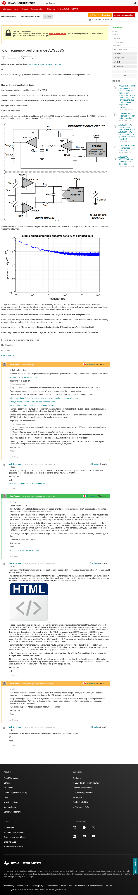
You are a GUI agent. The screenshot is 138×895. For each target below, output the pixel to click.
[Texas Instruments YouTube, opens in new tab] (93, 837)
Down (17, 457)
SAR (118, 62)
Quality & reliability (80, 802)
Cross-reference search (82, 788)
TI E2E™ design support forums (86, 783)
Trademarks (80, 886)
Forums (25, 9)
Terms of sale (52, 886)
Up (11, 457)
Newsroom (8, 788)
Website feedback (95, 886)
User (135, 2)
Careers (7, 783)
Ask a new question (125, 15)
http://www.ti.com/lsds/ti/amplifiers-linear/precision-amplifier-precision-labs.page (44, 398)
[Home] (20, 3)
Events (6, 797)
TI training (51, 9)
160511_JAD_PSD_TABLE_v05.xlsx (24, 550)
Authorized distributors (13, 847)
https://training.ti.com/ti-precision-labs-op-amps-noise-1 (33, 402)
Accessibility (9, 886)
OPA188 (57, 64)
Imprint (109, 886)
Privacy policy (37, 886)
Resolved (117, 27)
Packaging (77, 797)
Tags (124, 72)
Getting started (63, 9)
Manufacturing (10, 807)
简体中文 (74, 9)
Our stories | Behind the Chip (15, 792)
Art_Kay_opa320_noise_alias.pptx (24, 377)
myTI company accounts (14, 832)
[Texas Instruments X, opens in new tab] (93, 829)
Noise (119, 54)
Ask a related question (101, 15)
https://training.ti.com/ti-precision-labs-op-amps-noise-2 (33, 405)
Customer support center (83, 792)
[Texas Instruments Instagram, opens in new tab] (74, 829)
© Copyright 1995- (13, 889)
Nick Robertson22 (13, 58)
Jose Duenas (15, 364)
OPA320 (49, 64)
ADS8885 (120, 58)
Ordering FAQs (10, 842)
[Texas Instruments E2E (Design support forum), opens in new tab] (84, 837)
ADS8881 (120, 66)
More (49, 17)
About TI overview (11, 778)
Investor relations (11, 802)
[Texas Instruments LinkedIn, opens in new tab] (74, 837)
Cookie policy (22, 886)
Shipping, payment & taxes (15, 837)
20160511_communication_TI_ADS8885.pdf (27, 484)
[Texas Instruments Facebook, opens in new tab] (84, 829)
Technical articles (37, 9)
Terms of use (66, 886)
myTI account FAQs (81, 807)
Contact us (77, 778)
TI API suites (9, 827)
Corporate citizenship (13, 812)
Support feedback (135, 866)
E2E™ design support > (11, 9)
